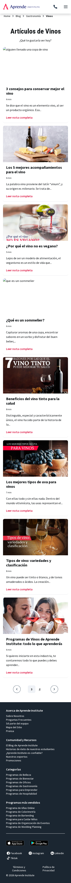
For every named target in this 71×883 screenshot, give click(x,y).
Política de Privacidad (49, 868)
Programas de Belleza (18, 774)
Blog (18, 16)
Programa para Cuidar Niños (21, 819)
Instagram (38, 853)
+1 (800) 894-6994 (55, 7)
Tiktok (14, 858)
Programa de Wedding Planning (23, 827)
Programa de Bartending (20, 815)
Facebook (16, 853)
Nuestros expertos (16, 756)
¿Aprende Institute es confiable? (24, 753)
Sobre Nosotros (15, 716)
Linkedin (59, 853)
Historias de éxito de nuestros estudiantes (30, 749)
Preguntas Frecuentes (18, 719)
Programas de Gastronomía (21, 786)
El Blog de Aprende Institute (22, 745)
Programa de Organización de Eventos (28, 823)
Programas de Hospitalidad (21, 793)
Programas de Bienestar (20, 778)
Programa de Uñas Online (20, 808)
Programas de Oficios (18, 782)
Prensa (10, 731)
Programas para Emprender (21, 790)
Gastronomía (33, 16)
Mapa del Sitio (14, 727)
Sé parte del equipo (17, 723)
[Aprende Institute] (21, 6)
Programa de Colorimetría (20, 811)
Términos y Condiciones (19, 868)
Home (7, 16)
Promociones (13, 760)
